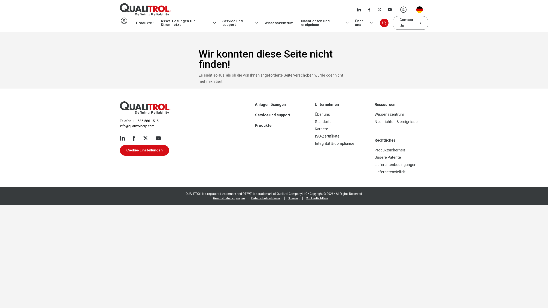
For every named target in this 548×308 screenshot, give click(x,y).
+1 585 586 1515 (146, 121)
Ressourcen (385, 104)
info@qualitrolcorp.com (137, 126)
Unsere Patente (388, 157)
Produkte (144, 23)
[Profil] (403, 9)
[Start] (145, 107)
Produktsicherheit (390, 150)
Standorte (323, 121)
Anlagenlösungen (270, 104)
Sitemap (293, 198)
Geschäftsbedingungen (229, 198)
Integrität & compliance (334, 143)
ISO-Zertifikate (327, 136)
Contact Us (406, 23)
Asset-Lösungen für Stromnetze (178, 23)
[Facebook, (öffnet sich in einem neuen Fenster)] (369, 10)
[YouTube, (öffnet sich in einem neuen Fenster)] (390, 10)
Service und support (232, 23)
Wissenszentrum (279, 23)
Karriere (321, 129)
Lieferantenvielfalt (390, 172)
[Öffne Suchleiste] (384, 23)
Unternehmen (327, 104)
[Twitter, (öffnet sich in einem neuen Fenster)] (379, 10)
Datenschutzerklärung (266, 198)
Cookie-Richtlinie (317, 198)
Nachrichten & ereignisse (396, 121)
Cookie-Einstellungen (144, 150)
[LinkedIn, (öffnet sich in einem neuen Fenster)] (359, 10)
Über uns (359, 23)
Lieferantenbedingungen (395, 164)
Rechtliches (385, 140)
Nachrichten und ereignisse (315, 23)
